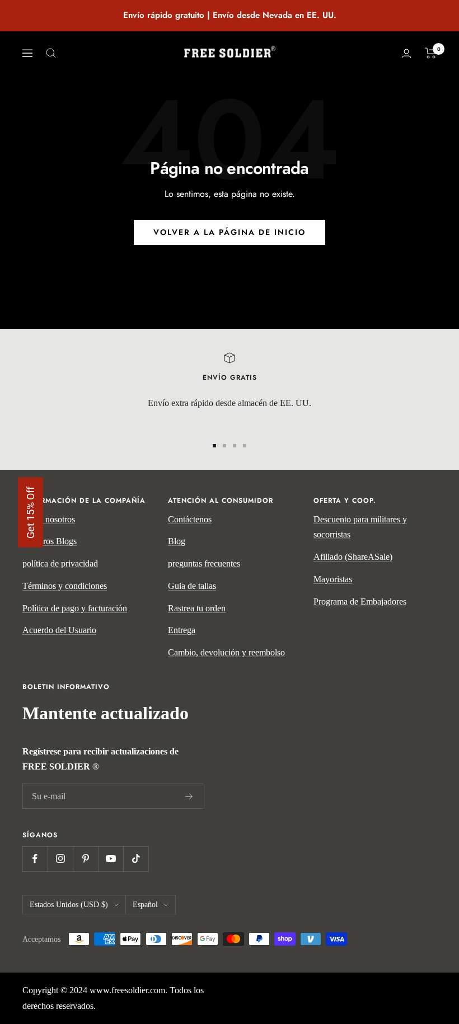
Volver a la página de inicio (229, 232)
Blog (176, 541)
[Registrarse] (189, 796)
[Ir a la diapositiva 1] (214, 445)
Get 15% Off (30, 512)
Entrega (181, 630)
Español (145, 904)
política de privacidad (60, 563)
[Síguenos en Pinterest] (85, 858)
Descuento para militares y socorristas (360, 527)
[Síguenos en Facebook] (35, 858)
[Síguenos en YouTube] (110, 858)
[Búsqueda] (51, 53)
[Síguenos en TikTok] (135, 858)
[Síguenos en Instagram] (60, 858)
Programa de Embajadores (359, 601)
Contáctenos (190, 519)
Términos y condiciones (64, 586)
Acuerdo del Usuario (59, 630)
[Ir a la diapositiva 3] (234, 445)
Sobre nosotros (48, 519)
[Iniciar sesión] (406, 53)
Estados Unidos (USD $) (69, 904)
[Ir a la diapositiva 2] (224, 445)
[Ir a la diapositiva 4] (244, 445)
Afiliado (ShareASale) (352, 556)
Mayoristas (332, 579)
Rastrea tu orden (197, 608)
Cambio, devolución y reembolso (226, 652)
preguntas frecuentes (204, 563)
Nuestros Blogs (49, 541)
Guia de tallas (192, 586)
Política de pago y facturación (74, 608)
